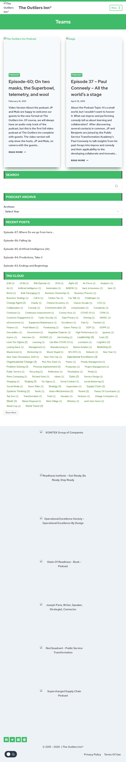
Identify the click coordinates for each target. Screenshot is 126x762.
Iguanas (108, 332)
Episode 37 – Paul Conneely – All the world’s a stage (89, 88)
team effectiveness (61, 391)
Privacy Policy (92, 754)
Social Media (15, 386)
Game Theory (72, 327)
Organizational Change (22, 361)
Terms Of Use (112, 754)
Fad (84, 322)
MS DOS (74, 352)
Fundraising (51, 327)
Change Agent (16, 303)
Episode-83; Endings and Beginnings (26, 265)
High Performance (86, 332)
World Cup (14, 406)
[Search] (116, 185)
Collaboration (15, 307)
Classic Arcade (83, 303)
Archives (9, 206)
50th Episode (42, 283)
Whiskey (73, 401)
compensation (80, 307)
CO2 (101, 303)
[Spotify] (24, 739)
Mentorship (34, 352)
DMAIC (105, 317)
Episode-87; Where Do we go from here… (29, 232)
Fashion (99, 322)
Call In (38, 298)
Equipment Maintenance (43, 322)
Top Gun (12, 396)
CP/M (104, 312)
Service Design (93, 376)
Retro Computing (17, 376)
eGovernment (15, 322)
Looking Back (15, 347)
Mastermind (14, 352)
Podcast (14, 75)
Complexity (101, 307)
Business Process (85, 293)
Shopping (13, 381)
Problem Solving (17, 366)
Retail (92, 371)
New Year (109, 352)
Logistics (103, 342)
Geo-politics (14, 332)
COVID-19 (88, 312)
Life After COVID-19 (61, 342)
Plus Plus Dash (51, 362)
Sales (74, 376)
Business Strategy (17, 298)
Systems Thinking (18, 391)
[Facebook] (6, 739)
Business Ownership (57, 293)
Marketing (104, 347)
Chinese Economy (58, 303)
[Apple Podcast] (18, 739)
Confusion (13, 312)
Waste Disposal (31, 401)
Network (92, 352)
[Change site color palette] (11, 754)
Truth (51, 396)
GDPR (105, 327)
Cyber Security (47, 317)
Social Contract (69, 381)
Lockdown (85, 342)
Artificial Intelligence (29, 288)
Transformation (33, 396)
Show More (10, 412)
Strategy (55, 386)
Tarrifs (39, 391)
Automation (53, 288)
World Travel (34, 406)
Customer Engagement (20, 317)
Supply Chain (96, 386)
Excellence (69, 322)
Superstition (73, 386)
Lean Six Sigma (17, 342)
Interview (28, 337)
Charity (36, 303)
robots (59, 376)
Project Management (97, 366)
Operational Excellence (82, 356)
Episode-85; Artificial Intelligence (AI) (27, 249)
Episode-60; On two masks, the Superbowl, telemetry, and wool (32, 88)
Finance (12, 327)
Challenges (92, 298)
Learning (39, 342)
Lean (103, 337)
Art (10, 288)
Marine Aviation (82, 347)
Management (37, 347)
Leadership (85, 337)
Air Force (89, 283)
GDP (90, 327)
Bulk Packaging (30, 293)
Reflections (55, 371)
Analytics (106, 283)
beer (112, 288)
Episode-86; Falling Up (17, 240)
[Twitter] (12, 739)
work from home (94, 401)
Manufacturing (59, 347)
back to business (92, 288)
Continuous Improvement (39, 312)
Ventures (84, 396)
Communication (55, 307)
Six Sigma (48, 381)
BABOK (71, 288)
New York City (53, 357)
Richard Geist (40, 376)
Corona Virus (67, 312)
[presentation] (32, 52)
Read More (17, 152)
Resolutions (75, 371)
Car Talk (74, 298)
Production (73, 366)
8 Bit (10, 283)
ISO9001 (46, 337)
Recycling (36, 371)
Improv (12, 337)
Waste (12, 401)
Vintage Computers (106, 396)
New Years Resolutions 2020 (23, 357)
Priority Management (93, 362)
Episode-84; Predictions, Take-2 (23, 257)
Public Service (15, 371)
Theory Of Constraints (107, 391)
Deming (89, 317)
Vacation (67, 396)
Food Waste (30, 327)
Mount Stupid (55, 352)
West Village (54, 401)
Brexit (11, 293)
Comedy (34, 307)
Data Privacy (70, 317)
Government (35, 332)
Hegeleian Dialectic (59, 332)
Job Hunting (64, 337)
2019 (59, 283)
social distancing (94, 381)
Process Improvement (47, 366)
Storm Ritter (35, 386)
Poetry (71, 362)
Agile (73, 283)
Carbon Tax (55, 298)
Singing (30, 381)
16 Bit (24, 283)
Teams (83, 391)
